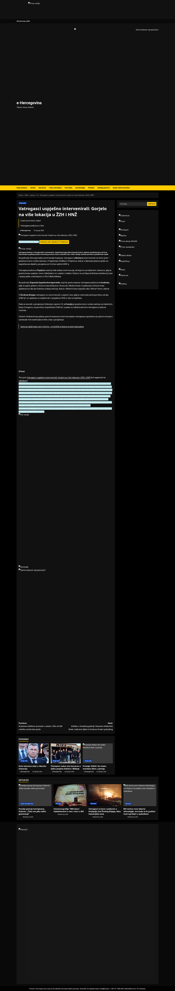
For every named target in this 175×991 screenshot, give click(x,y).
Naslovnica (22, 188)
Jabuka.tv (23, 380)
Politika (68, 188)
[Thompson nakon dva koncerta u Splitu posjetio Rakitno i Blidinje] (66, 753)
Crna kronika (55, 188)
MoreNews (129, 989)
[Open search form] (157, 188)
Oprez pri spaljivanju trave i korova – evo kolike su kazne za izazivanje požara (52, 326)
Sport (33, 188)
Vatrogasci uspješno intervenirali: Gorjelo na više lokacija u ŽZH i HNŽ (58, 377)
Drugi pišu (22, 203)
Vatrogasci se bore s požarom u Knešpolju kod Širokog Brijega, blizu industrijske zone (105, 811)
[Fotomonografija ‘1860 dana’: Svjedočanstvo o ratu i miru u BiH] (70, 795)
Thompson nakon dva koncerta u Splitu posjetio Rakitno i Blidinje (66, 767)
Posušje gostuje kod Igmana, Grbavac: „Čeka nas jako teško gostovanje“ (32, 811)
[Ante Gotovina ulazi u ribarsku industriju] (34, 753)
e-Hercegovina (29, 103)
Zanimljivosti (103, 188)
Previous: (40, 726)
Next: (91, 726)
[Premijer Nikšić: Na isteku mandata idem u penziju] (98, 753)
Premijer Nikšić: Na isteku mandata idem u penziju (94, 767)
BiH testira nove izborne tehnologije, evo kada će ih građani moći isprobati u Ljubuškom (139, 811)
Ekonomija (80, 188)
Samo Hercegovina (121, 188)
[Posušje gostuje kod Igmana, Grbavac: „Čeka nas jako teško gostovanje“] (35, 795)
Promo (91, 188)
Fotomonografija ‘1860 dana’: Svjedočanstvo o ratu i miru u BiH (69, 810)
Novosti (42, 188)
